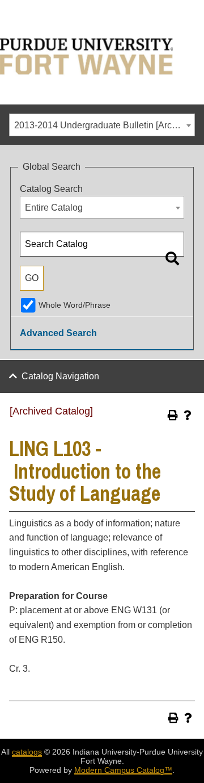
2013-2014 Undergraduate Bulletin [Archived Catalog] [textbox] (104, 125)
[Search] (172, 258)
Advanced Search (58, 333)
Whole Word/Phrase (74, 304)
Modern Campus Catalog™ (123, 769)
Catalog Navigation (60, 376)
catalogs (27, 751)
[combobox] (102, 125)
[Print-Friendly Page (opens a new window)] (173, 415)
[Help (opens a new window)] (187, 415)
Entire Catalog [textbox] (54, 207)
